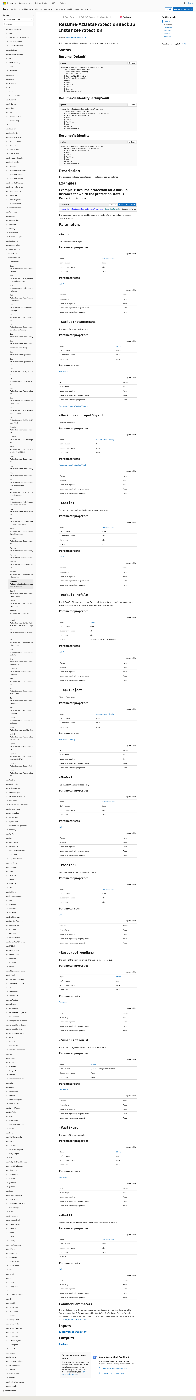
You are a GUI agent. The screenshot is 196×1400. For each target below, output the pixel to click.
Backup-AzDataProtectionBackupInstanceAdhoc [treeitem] (21, 269)
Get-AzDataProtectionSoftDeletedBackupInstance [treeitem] (21, 410)
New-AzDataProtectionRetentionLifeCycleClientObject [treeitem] (21, 531)
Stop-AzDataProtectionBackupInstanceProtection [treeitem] (21, 662)
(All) (61, 284)
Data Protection (103, 17)
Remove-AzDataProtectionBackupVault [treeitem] (21, 556)
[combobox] (18, 19)
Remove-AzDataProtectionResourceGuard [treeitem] (21, 564)
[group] (98, 209)
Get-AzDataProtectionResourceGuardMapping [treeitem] (21, 401)
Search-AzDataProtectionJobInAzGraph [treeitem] (21, 613)
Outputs (167, 36)
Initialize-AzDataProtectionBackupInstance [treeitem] (21, 430)
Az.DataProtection (88, 17)
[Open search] (185, 3)
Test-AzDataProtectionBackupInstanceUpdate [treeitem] (21, 710)
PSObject (93, 622)
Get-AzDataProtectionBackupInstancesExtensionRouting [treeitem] (21, 327)
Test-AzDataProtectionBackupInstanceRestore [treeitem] (21, 701)
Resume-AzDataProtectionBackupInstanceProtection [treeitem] (21, 584)
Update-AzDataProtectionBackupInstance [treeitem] (21, 746)
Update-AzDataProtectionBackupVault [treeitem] (21, 764)
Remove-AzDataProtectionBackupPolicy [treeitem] (21, 549)
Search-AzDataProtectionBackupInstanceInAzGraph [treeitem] (21, 594)
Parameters (168, 30)
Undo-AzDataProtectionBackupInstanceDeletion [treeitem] (21, 720)
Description (168, 24)
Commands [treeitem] (12, 253)
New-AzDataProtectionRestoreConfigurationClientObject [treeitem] (21, 521)
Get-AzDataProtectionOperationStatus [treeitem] (21, 362)
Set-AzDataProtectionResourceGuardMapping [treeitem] (21, 642)
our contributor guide (73, 1373)
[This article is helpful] (182, 44)
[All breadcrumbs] (61, 17)
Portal (168, 9)
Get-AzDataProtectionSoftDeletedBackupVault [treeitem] (21, 420)
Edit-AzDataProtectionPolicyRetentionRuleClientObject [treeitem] (21, 278)
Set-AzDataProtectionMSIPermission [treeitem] (21, 632)
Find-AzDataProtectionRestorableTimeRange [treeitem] (21, 307)
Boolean (63, 1344)
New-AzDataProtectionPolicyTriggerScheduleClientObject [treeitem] (21, 502)
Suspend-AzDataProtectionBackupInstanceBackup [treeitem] (21, 671)
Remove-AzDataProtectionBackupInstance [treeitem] (21, 541)
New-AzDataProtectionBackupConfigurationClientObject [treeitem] (21, 449)
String (118, 346)
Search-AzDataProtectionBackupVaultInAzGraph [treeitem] (21, 603)
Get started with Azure (183, 9)
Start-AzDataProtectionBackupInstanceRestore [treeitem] (21, 652)
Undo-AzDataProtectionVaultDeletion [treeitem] (21, 728)
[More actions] (135, 17)
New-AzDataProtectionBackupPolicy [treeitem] (21, 467)
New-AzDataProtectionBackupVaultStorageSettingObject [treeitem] (21, 482)
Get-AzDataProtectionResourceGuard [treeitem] (21, 391)
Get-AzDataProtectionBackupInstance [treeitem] (21, 317)
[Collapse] (33, 15)
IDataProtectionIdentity (105, 439)
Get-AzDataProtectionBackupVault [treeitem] (21, 342)
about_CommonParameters (74, 1319)
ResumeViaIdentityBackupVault (72, 406)
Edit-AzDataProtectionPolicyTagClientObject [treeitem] (21, 288)
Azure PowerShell (71, 17)
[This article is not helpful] (185, 44)
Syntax (166, 21)
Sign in (190, 3)
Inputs (166, 33)
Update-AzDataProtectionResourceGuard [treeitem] (21, 773)
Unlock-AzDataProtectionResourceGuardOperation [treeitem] (21, 737)
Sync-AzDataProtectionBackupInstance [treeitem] (21, 681)
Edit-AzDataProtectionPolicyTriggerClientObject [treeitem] (21, 298)
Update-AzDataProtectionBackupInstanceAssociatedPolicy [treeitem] (21, 756)
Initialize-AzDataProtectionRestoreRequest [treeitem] (21, 439)
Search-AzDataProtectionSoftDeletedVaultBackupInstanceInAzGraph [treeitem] (21, 623)
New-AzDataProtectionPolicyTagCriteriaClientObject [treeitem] (21, 492)
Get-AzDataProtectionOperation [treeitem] (20, 353)
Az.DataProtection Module (76, 37)
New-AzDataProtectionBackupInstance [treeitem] (21, 459)
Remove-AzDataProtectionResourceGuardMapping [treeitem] (21, 574)
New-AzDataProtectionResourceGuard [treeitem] (21, 512)
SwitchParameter (108, 258)
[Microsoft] (4, 3)
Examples (167, 27)
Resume (62, 371)
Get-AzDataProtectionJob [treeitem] (19, 348)
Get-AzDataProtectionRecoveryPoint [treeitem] (21, 381)
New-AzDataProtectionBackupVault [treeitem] (21, 474)
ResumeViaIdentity (67, 739)
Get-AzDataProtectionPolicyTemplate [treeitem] (21, 371)
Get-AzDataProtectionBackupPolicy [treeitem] (21, 335)
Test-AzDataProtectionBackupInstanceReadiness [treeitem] (21, 691)
